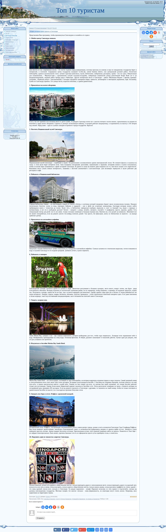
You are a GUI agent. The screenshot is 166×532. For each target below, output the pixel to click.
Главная (74, 16)
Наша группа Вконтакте (147, 57)
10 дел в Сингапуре (65, 499)
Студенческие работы (147, 55)
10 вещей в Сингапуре (78, 499)
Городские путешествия (147, 56)
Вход (87, 16)
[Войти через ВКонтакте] (46, 507)
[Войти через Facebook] (50, 507)
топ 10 (58, 499)
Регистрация (81, 16)
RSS (161, 3)
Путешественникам (40, 28)
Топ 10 (7, 59)
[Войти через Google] (58, 507)
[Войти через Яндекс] (54, 507)
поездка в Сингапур (49, 499)
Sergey (48, 496)
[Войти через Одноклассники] (62, 507)
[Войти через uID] (43, 507)
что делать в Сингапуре (92, 499)
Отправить (40, 518)
